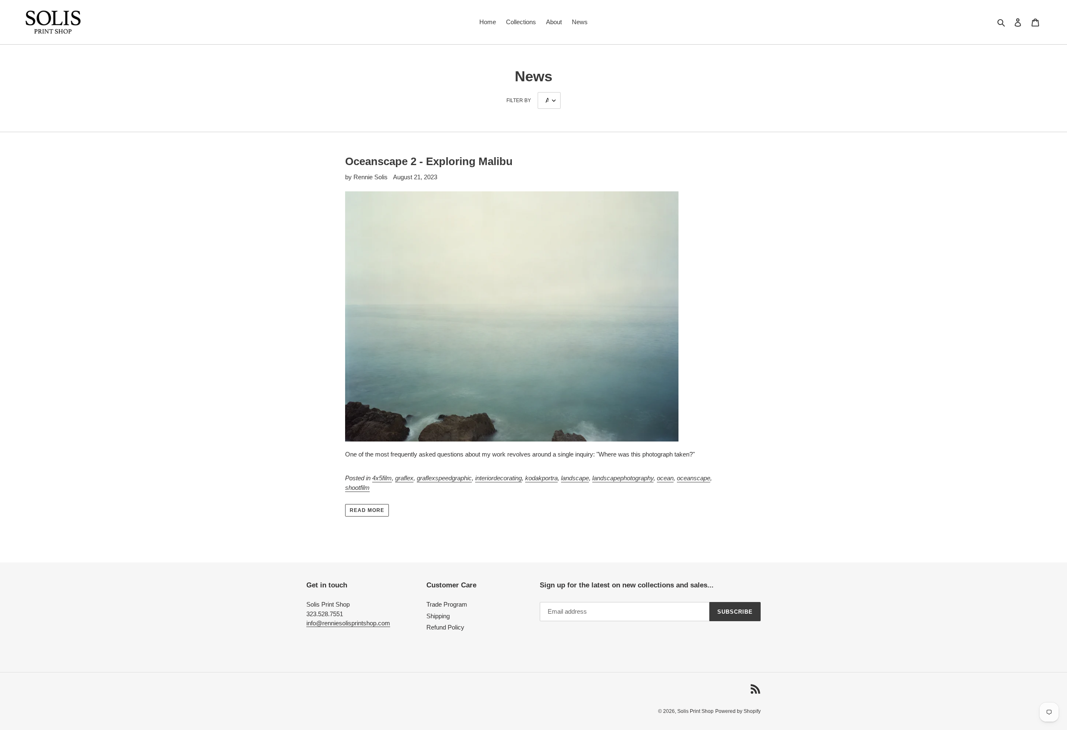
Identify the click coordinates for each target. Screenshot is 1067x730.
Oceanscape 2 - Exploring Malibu (429, 161)
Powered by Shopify (738, 711)
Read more (367, 510)
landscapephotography (623, 478)
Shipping (438, 616)
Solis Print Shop (695, 711)
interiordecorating (498, 478)
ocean (665, 478)
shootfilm (357, 487)
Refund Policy (445, 627)
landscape (575, 478)
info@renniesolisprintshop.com (348, 623)
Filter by (518, 100)
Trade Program (446, 604)
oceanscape (693, 478)
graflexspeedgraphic (444, 478)
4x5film (382, 478)
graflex (404, 478)
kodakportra (541, 478)
